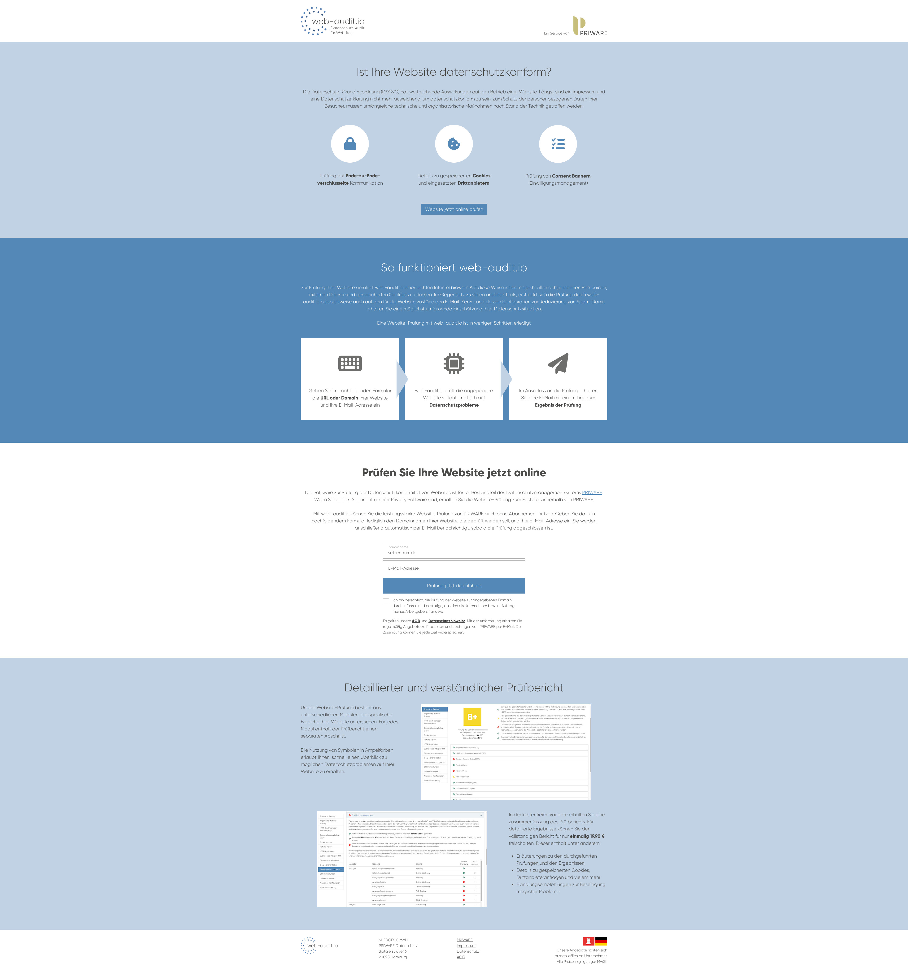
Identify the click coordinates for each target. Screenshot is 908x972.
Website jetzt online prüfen (454, 209)
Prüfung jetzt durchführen (454, 585)
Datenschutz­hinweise (446, 621)
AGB (416, 621)
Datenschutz (468, 951)
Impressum (466, 945)
